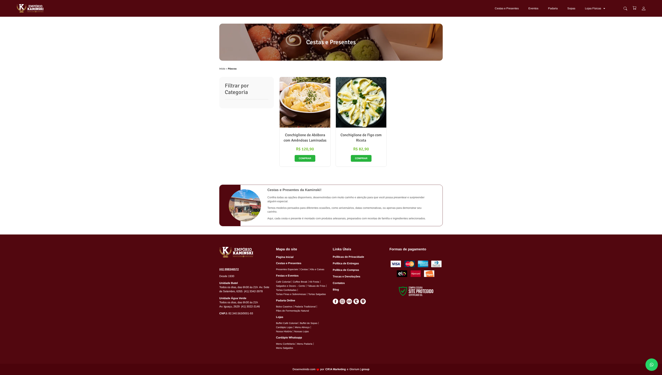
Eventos (533, 8)
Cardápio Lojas (284, 327)
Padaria (553, 8)
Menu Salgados (284, 348)
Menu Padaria (304, 343)
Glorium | (359, 369)
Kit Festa (314, 281)
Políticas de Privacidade (348, 256)
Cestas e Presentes (507, 8)
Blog (336, 289)
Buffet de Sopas (308, 323)
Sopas (571, 8)
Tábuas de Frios (316, 285)
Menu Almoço (302, 327)
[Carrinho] (634, 8)
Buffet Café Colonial (287, 323)
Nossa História (284, 331)
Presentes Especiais (287, 269)
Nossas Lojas (301, 331)
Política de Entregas (346, 263)
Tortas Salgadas (317, 294)
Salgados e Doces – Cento (290, 285)
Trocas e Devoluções (346, 276)
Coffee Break (300, 281)
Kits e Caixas (317, 269)
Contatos (339, 283)
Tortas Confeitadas (286, 290)
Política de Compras (346, 269)
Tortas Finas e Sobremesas (291, 294)
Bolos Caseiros (284, 306)
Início (222, 68)
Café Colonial (283, 281)
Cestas (304, 269)
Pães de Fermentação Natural (292, 310)
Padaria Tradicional (305, 306)
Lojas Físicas (593, 8)
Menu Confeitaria (285, 343)
